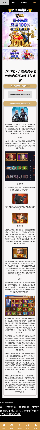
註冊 (34, 2)
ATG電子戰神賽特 (29, 410)
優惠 (13, 2)
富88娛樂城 (6, 407)
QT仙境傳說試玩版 (10, 414)
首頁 (4, 2)
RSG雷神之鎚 (10, 410)
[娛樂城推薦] (20, 55)
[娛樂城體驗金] (20, 29)
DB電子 (24, 2)
